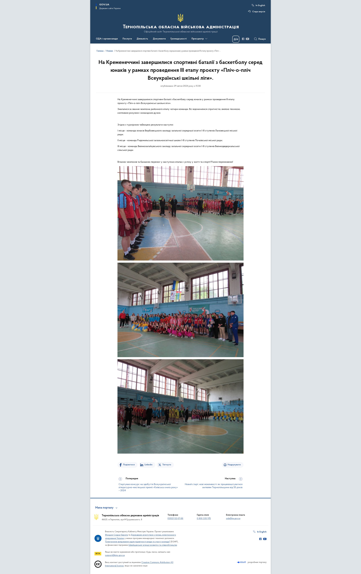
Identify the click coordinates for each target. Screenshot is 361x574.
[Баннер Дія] (235, 39)
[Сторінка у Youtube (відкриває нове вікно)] (247, 39)
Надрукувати (234, 465)
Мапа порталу (104, 507)
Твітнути (166, 465)
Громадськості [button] (178, 39)
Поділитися (129, 465)
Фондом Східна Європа (116, 535)
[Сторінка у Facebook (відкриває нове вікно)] (243, 39)
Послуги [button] (127, 39)
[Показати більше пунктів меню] (206, 39)
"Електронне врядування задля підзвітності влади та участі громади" (137, 542)
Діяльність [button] (142, 39)
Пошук (262, 39)
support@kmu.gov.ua (115, 555)
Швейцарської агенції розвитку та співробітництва (153, 545)
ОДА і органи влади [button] (107, 39)
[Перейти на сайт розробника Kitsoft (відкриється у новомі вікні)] (241, 562)
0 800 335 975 (204, 518)
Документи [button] (159, 39)
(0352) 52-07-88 (175, 518)
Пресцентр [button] (197, 39)
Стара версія (258, 12)
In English (260, 5)
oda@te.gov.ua (233, 518)
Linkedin (148, 465)
